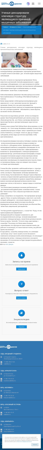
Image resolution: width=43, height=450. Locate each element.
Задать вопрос (21, 298)
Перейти (21, 327)
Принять (35, 444)
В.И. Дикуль (9, 244)
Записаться (21, 269)
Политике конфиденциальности (24, 441)
